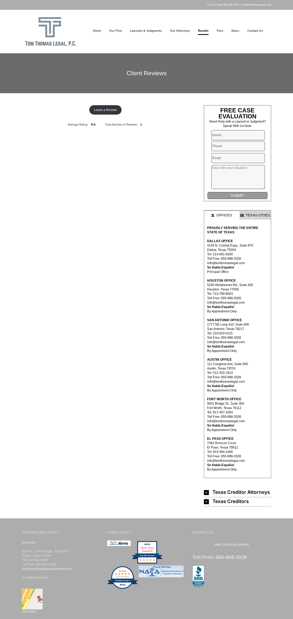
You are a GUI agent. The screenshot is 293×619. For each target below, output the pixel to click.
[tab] (221, 215)
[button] (237, 492)
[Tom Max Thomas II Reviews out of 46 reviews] (122, 588)
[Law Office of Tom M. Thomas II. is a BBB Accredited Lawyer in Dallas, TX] (198, 576)
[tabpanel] (237, 349)
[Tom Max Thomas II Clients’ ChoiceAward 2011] (147, 563)
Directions (29, 611)
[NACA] (161, 588)
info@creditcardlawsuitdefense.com (47, 568)
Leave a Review (105, 110)
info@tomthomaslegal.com (256, 4)
